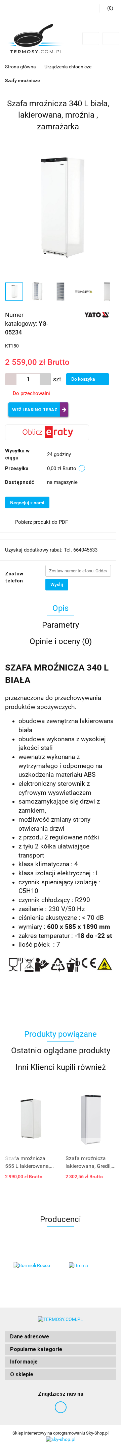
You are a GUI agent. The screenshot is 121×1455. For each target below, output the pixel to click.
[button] (60, 1336)
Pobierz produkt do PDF (41, 522)
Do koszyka (83, 379)
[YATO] (97, 314)
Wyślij (56, 584)
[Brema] (88, 1266)
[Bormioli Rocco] (33, 1266)
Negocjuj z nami (27, 502)
